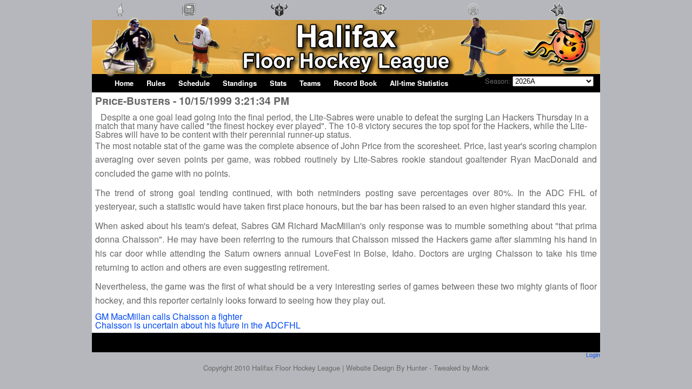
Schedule (194, 83)
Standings (240, 83)
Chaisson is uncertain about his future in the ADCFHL (198, 325)
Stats (278, 83)
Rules (156, 83)
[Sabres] (380, 16)
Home (124, 83)
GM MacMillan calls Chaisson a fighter (168, 316)
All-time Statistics (419, 83)
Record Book (355, 83)
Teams (310, 83)
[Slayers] (279, 16)
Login (593, 355)
